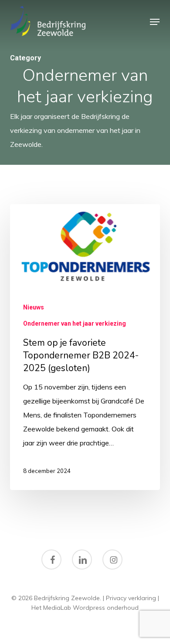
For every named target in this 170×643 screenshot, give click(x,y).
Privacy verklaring (131, 598)
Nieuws (33, 307)
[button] (155, 21)
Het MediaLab (51, 608)
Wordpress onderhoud (106, 608)
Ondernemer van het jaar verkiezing (74, 323)
